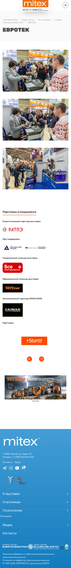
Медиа (7, 525)
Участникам (11, 502)
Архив (17, 462)
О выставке (11, 494)
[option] (34, 341)
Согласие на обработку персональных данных (26, 560)
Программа (6, 516)
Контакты (7, 462)
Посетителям (12, 510)
